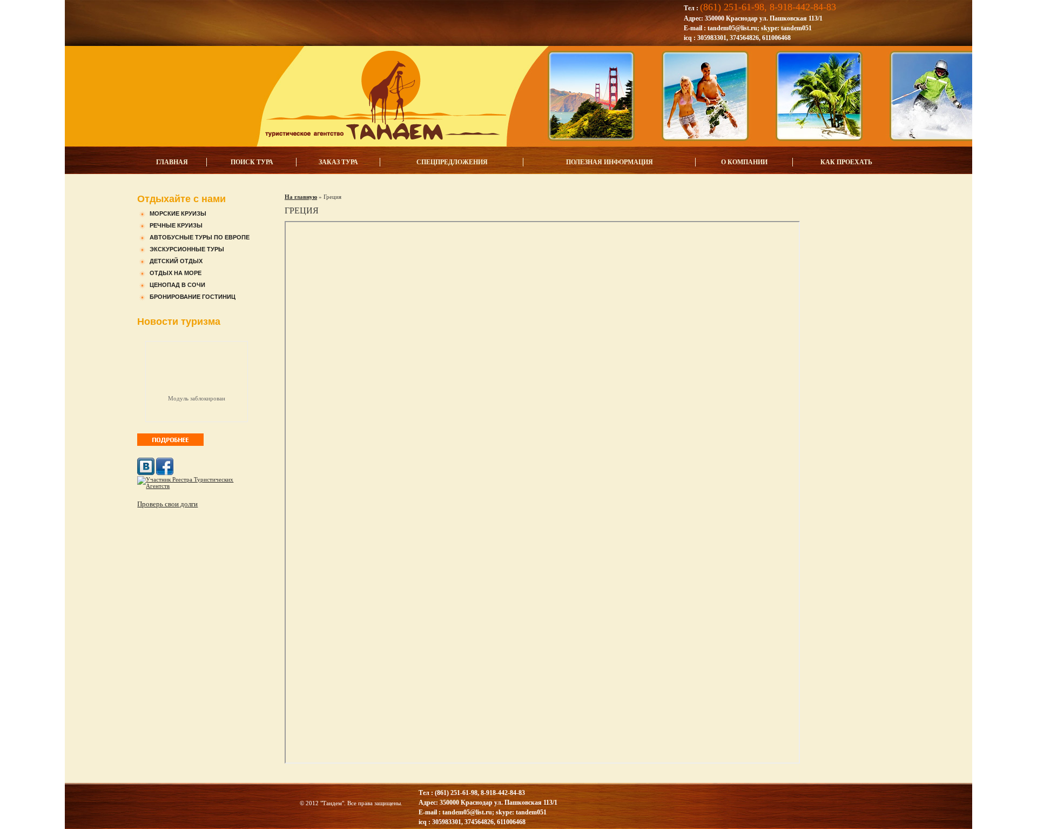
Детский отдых (176, 261)
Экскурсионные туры (187, 249)
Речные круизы (176, 225)
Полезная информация (609, 162)
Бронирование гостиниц (192, 296)
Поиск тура (252, 162)
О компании (744, 162)
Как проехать (846, 162)
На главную (301, 196)
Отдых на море (175, 273)
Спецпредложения (452, 162)
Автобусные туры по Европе (200, 237)
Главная (172, 162)
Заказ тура (338, 162)
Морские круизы (178, 213)
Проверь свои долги (167, 504)
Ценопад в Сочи (177, 285)
